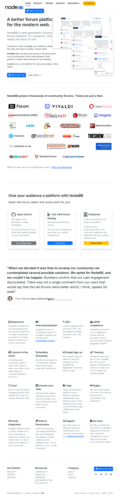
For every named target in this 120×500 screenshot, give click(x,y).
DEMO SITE (40, 474)
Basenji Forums (48, 156)
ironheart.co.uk (22, 146)
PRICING (49, 3)
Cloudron (18, 136)
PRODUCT (38, 3)
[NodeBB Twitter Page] (101, 474)
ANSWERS (40, 477)
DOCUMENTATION (43, 480)
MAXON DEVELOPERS (25, 115)
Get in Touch (96, 243)
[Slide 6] (70, 300)
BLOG (70, 474)
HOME (28, 3)
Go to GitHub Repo (23, 243)
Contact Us (89, 3)
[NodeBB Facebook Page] (111, 474)
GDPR (104, 493)
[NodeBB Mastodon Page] (106, 474)
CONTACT (72, 477)
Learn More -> (34, 75)
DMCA (110, 493)
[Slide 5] (66, 300)
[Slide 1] (49, 300)
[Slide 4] (62, 300)
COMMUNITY (41, 472)
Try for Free (60, 243)
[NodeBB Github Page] (96, 474)
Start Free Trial (35, 11)
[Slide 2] (53, 300)
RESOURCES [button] (73, 3)
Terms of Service (80, 493)
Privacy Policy (94, 493)
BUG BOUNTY (41, 483)
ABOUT (71, 472)
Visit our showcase (61, 167)
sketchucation (103, 125)
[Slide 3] (58, 300)
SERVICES (60, 3)
